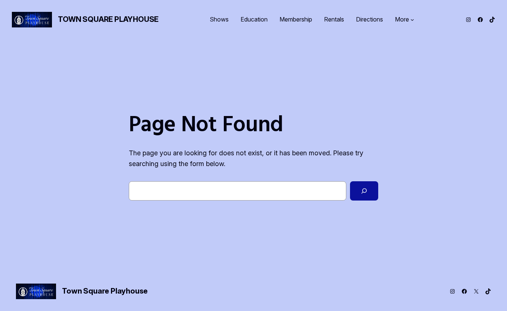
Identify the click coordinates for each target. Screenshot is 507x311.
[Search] (364, 191)
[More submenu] (412, 19)
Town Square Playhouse (108, 19)
